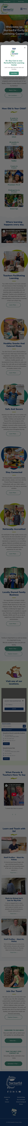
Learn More (14, 73)
